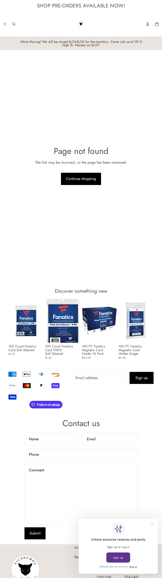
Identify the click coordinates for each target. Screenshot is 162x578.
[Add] (37, 336)
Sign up (141, 378)
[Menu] (5, 24)
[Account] (147, 24)
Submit (35, 533)
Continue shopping (81, 178)
